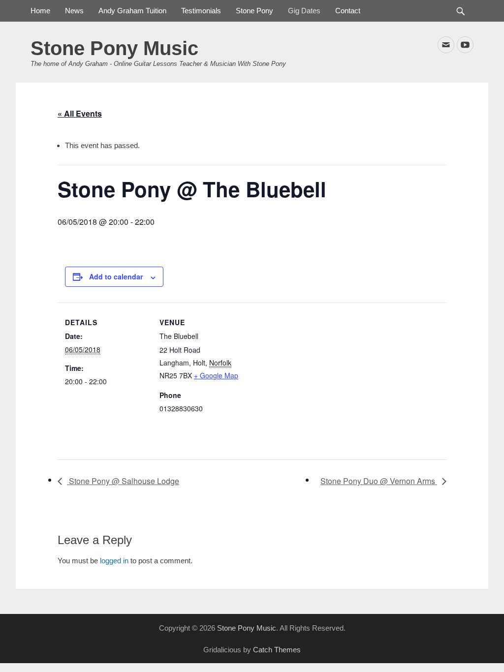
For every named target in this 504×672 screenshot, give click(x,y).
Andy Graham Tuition (132, 10)
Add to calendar (116, 276)
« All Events (80, 113)
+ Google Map (216, 375)
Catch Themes (277, 649)
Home (40, 10)
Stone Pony (254, 10)
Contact (347, 10)
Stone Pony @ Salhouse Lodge (123, 481)
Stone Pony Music (114, 48)
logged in (114, 560)
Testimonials (201, 10)
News (74, 10)
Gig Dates (304, 10)
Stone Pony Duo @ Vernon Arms (378, 481)
